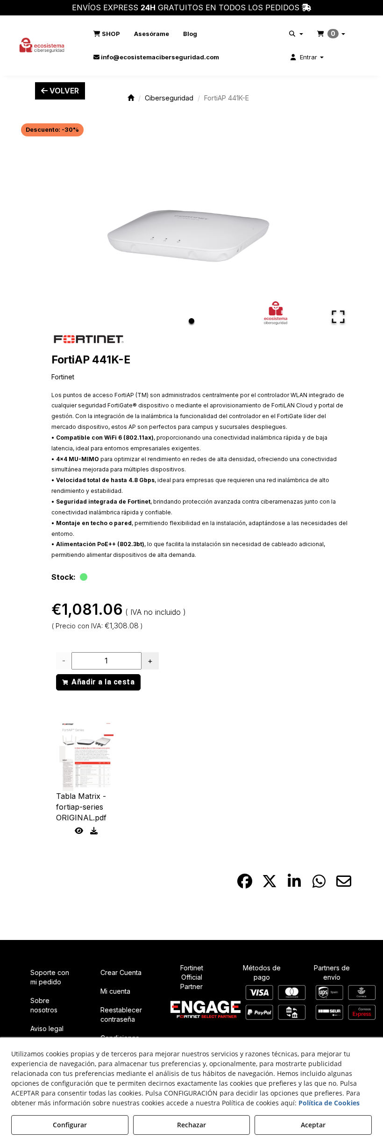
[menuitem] (106, 33)
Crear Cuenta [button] (121, 972)
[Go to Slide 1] (191, 321)
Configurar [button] (70, 1124)
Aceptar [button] (313, 1124)
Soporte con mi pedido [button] (49, 977)
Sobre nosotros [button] (43, 1005)
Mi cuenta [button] (115, 991)
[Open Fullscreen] (338, 317)
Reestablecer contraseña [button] (121, 1014)
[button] (42, 45)
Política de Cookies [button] (329, 1102)
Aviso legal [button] (47, 1028)
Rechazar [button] (191, 1124)
